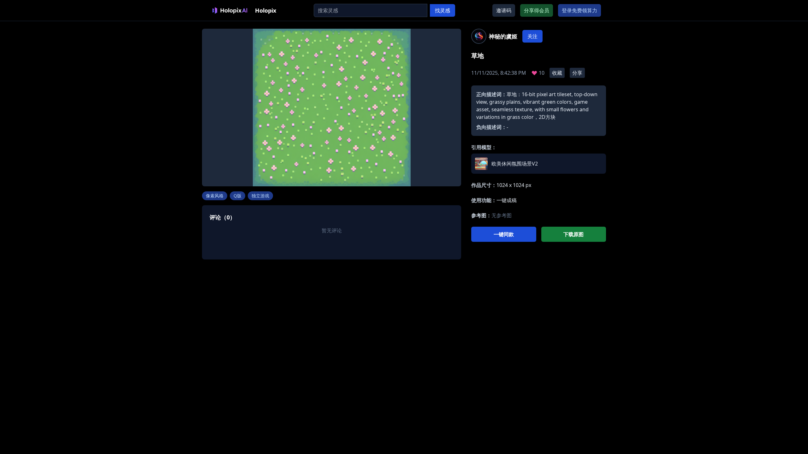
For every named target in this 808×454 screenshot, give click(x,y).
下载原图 (573, 234)
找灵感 (442, 10)
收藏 (557, 72)
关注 (532, 36)
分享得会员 (536, 10)
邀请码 (503, 10)
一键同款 (504, 234)
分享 (577, 72)
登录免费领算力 (579, 10)
